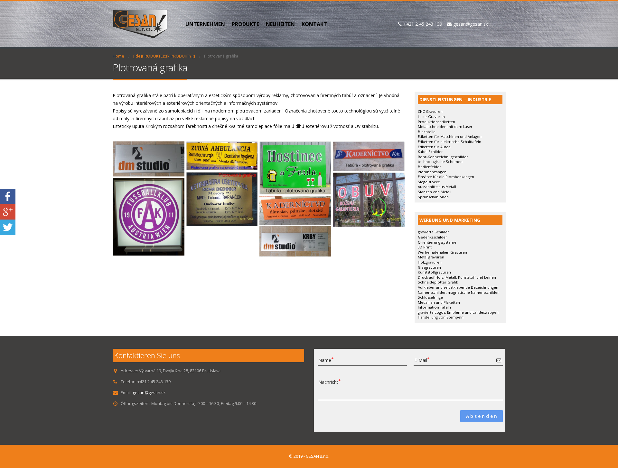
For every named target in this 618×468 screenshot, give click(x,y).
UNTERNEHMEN (205, 24)
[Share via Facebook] (7, 196)
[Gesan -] (140, 24)
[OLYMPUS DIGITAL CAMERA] (148, 158)
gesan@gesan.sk (149, 392)
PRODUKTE (245, 24)
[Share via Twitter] (7, 226)
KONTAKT (314, 24)
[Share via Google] (7, 211)
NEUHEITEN (280, 24)
